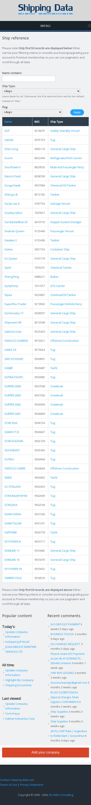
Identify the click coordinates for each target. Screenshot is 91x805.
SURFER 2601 (12, 414)
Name (8, 122)
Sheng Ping (11, 277)
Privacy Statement (31, 785)
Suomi (8, 158)
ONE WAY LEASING (62, 673)
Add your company (46, 752)
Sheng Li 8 (10, 194)
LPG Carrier (57, 286)
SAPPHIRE (10, 532)
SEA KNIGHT (12, 450)
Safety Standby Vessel (65, 131)
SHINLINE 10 (11, 560)
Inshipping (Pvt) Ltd (17, 642)
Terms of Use (8, 785)
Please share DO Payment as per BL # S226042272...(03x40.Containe (67, 658)
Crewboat (56, 386)
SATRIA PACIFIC (13, 377)
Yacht (53, 368)
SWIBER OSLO (13, 578)
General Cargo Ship (63, 149)
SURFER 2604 (12, 386)
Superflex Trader (15, 304)
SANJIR (8, 368)
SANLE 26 (10, 350)
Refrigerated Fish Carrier (66, 158)
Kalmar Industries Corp (20, 718)
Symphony (11, 286)
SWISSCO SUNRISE (16, 341)
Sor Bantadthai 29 (15, 222)
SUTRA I (9, 459)
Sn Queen (10, 258)
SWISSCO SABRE (14, 468)
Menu (45, 26)
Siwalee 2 (10, 240)
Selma (8, 249)
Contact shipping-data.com (17, 780)
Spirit (7, 267)
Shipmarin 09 (12, 322)
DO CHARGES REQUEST (66, 644)
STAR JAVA (10, 505)
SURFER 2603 (12, 395)
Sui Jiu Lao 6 (11, 203)
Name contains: (12, 73)
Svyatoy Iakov (13, 213)
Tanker (54, 194)
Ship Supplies (59, 711)
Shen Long (11, 149)
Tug (52, 140)
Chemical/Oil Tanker (63, 185)
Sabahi (9, 140)
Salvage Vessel (60, 203)
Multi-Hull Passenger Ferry (67, 167)
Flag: (5, 107)
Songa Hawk (12, 185)
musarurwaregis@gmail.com (69, 682)
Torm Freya (12, 713)
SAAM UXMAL (12, 514)
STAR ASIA (10, 423)
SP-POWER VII (13, 569)
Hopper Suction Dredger (65, 222)
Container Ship (59, 249)
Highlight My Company (19, 680)
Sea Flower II (12, 167)
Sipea (8, 295)
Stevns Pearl (12, 176)
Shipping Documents (18, 685)
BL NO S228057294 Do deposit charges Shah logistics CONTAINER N (65, 697)
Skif (6, 131)
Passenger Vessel (62, 231)
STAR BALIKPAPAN (15, 496)
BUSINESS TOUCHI (62, 634)
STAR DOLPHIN (13, 441)
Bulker (54, 277)
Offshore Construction (64, 341)
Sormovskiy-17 (13, 313)
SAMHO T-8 (11, 432)
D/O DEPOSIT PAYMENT (65, 624)
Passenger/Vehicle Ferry (66, 304)
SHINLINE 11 (11, 550)
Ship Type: (8, 86)
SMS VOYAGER (13, 359)
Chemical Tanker (61, 267)
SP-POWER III (12, 541)
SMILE (8, 477)
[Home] (45, 13)
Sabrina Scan (13, 331)
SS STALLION (12, 487)
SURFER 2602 (12, 404)
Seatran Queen (14, 231)
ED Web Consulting (61, 795)
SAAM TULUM (12, 523)
